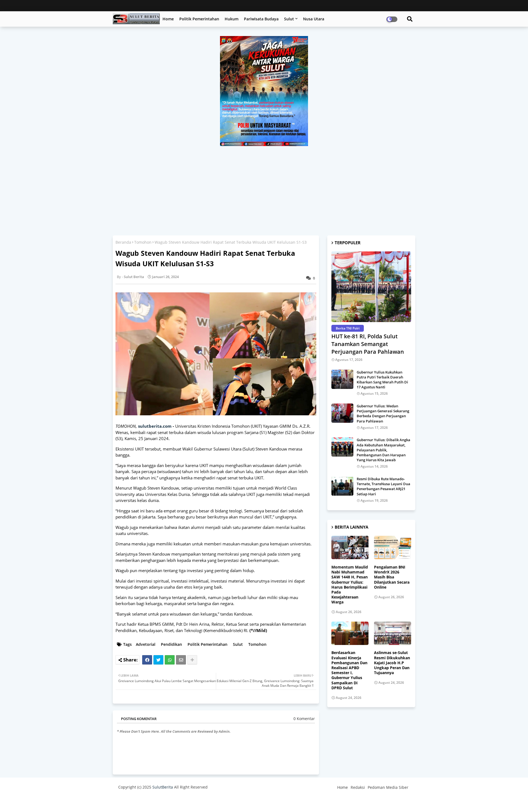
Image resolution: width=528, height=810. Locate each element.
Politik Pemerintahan (199, 18)
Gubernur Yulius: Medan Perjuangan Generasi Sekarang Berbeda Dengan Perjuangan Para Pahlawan (383, 413)
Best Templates (221, 800)
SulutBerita (162, 787)
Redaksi (358, 787)
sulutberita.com (155, 426)
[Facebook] (147, 660)
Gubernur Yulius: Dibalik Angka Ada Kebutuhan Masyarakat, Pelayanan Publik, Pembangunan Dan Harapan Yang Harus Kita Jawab (383, 449)
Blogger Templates (157, 800)
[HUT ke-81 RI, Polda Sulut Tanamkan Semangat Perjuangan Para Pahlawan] (371, 286)
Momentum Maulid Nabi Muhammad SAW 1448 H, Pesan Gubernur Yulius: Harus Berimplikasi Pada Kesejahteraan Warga (349, 585)
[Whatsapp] (170, 660)
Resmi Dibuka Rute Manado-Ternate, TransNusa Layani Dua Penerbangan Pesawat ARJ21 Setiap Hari (383, 486)
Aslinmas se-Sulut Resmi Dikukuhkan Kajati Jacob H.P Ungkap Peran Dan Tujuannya (392, 662)
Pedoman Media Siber (388, 787)
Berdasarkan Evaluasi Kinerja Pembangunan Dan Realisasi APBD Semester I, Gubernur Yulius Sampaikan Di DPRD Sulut (349, 670)
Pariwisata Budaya (261, 18)
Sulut (289, 18)
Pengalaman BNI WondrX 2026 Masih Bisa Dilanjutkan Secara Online (391, 577)
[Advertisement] (264, 187)
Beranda (123, 242)
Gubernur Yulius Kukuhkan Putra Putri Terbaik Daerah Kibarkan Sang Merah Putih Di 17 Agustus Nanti (382, 380)
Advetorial (145, 644)
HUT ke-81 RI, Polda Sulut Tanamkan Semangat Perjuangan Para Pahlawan (367, 344)
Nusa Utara (313, 18)
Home (168, 18)
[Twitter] (158, 660)
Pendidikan (171, 644)
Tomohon (143, 242)
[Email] (181, 660)
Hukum (231, 18)
